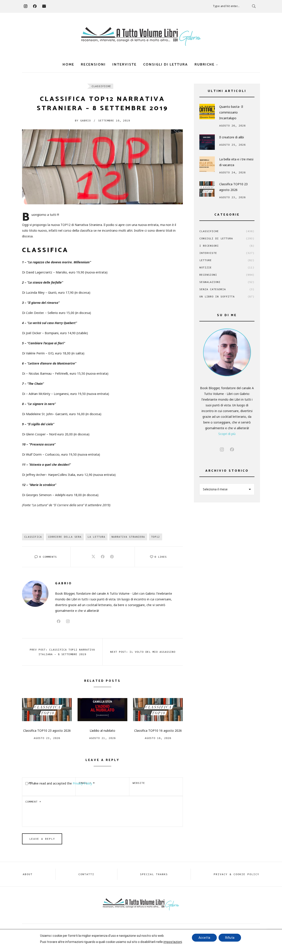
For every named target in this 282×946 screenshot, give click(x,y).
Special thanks (154, 874)
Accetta (204, 937)
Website (139, 783)
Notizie (226, 267)
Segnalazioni (226, 282)
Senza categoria (226, 289)
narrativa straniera (128, 536)
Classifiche (101, 86)
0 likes (160, 556)
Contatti (86, 874)
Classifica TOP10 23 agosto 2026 (47, 730)
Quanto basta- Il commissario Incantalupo (231, 112)
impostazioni (172, 942)
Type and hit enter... (226, 6)
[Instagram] (25, 6)
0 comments (48, 556)
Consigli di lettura (165, 65)
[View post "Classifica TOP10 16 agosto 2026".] (158, 709)
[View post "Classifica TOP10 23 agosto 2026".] (47, 709)
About (28, 874)
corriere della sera (65, 536)
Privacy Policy (83, 783)
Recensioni (93, 65)
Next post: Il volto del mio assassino (142, 651)
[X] (93, 556)
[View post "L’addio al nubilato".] (102, 709)
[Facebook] (34, 6)
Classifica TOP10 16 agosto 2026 (158, 730)
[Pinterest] (111, 556)
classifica (33, 536)
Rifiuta (229, 937)
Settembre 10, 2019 (114, 120)
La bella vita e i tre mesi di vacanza (236, 162)
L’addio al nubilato (102, 730)
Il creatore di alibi (231, 137)
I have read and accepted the (62, 783)
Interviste (124, 65)
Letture (226, 260)
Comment (33, 801)
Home (68, 65)
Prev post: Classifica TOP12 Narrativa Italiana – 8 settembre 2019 (62, 652)
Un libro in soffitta (226, 296)
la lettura (96, 536)
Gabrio (83, 120)
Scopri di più (227, 434)
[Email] (44, 6)
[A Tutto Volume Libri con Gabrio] (141, 36)
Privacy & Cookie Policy (236, 874)
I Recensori (226, 245)
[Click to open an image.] (102, 166)
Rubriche (205, 65)
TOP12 (155, 536)
